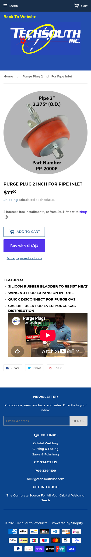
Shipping (11, 200)
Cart (84, 6)
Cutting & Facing (45, 449)
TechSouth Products (31, 523)
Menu (13, 6)
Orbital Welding (45, 443)
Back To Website (20, 17)
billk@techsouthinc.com (45, 479)
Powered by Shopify (67, 523)
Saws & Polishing (45, 454)
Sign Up (78, 421)
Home (8, 76)
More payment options (24, 258)
